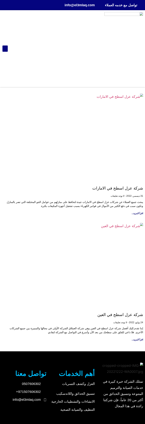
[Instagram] (20, 5)
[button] (5, 48)
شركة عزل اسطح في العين (120, 314)
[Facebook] (12, 5)
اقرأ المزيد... (137, 213)
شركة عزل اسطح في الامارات (117, 188)
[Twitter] (5, 5)
